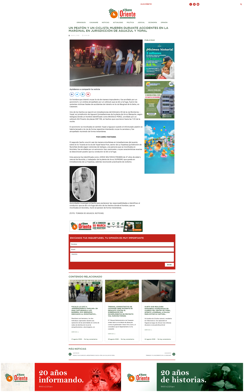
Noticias (105, 22)
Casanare (93, 22)
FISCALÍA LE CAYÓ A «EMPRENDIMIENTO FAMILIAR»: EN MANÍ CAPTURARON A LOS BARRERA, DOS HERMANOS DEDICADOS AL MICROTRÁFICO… (84, 310)
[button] (241, 4)
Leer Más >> (75, 332)
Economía (152, 22)
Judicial (141, 22)
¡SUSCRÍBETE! (146, 4)
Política (130, 22)
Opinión (164, 22)
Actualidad (118, 22)
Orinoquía (81, 22)
